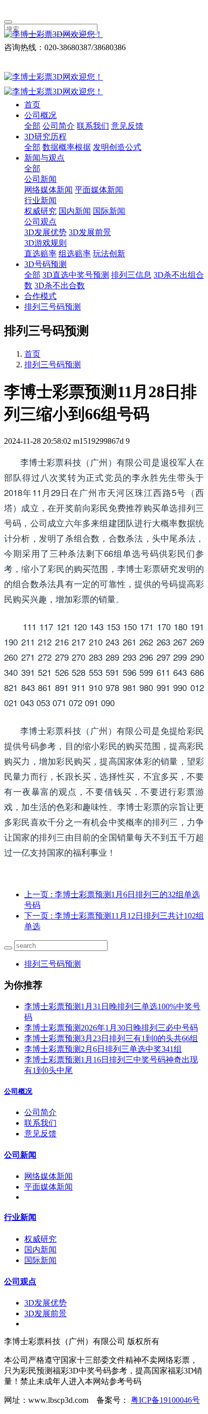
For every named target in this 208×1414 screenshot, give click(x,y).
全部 (32, 126)
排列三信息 (131, 275)
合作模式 (40, 296)
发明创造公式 (117, 147)
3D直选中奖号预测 (75, 275)
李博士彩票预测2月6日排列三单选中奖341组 (103, 1049)
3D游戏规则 (45, 243)
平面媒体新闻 (99, 189)
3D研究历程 (45, 136)
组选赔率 (75, 253)
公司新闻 (40, 179)
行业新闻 (40, 200)
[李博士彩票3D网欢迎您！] (104, 34)
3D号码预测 (45, 264)
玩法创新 (109, 253)
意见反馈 (127, 126)
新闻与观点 (44, 158)
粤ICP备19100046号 (165, 1400)
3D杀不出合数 (59, 285)
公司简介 (58, 126)
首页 (32, 104)
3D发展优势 (45, 232)
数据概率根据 (66, 147)
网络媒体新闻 (48, 189)
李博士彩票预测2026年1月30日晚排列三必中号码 (111, 1027)
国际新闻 (109, 211)
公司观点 (40, 221)
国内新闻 (75, 211)
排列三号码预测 (52, 306)
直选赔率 (40, 253)
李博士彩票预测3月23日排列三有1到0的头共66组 (111, 1038)
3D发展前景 (90, 232)
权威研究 (40, 211)
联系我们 (93, 126)
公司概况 (40, 115)
